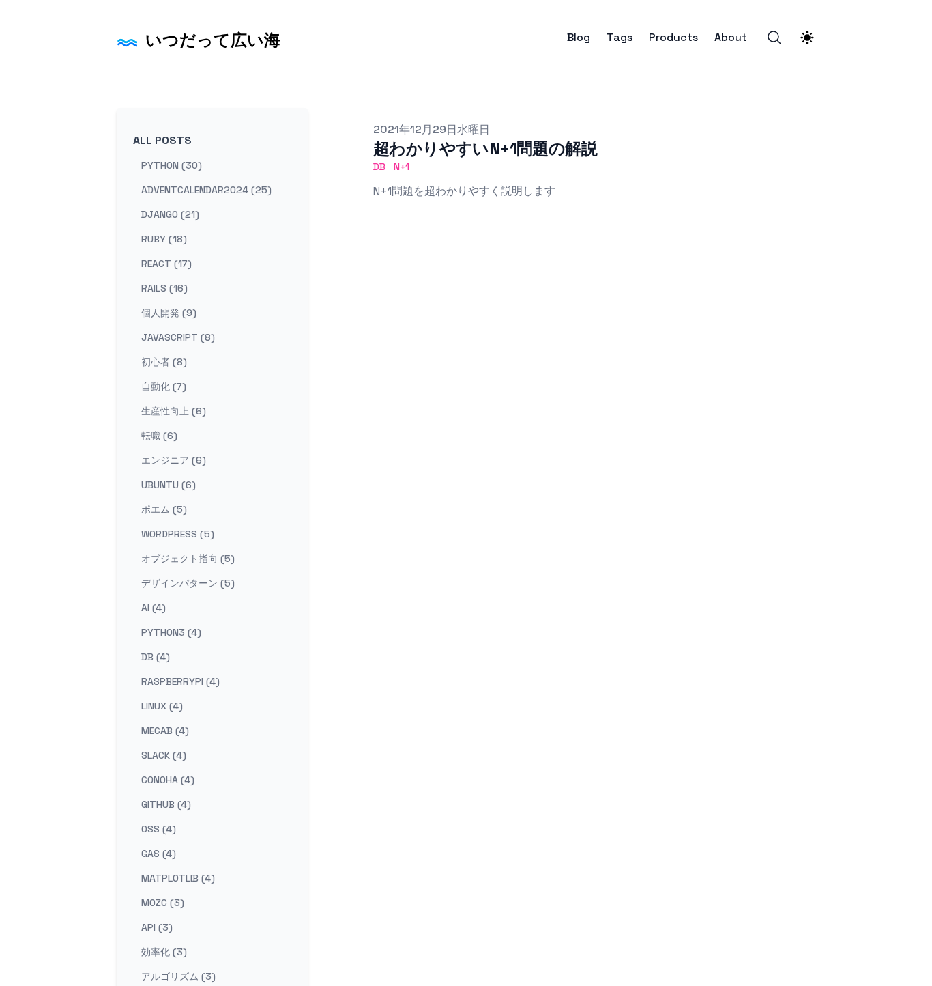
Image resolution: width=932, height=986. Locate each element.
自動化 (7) (163, 386)
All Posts (162, 140)
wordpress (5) (177, 534)
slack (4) (163, 755)
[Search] (774, 37)
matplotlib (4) (178, 878)
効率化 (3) (164, 952)
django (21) (170, 214)
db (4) (155, 657)
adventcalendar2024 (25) (206, 190)
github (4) (166, 804)
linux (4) (162, 706)
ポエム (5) (164, 509)
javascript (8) (178, 337)
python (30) (171, 165)
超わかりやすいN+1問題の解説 (485, 148)
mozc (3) (162, 903)
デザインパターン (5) (188, 583)
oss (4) (158, 829)
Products (673, 37)
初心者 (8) (164, 362)
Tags (619, 37)
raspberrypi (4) (180, 681)
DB (379, 166)
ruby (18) (164, 239)
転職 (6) (159, 435)
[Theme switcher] (807, 37)
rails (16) (164, 288)
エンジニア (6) (173, 460)
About (730, 37)
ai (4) (153, 608)
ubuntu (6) (168, 485)
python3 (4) (171, 632)
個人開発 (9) (168, 313)
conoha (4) (167, 780)
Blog (578, 37)
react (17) (166, 263)
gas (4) (158, 853)
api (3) (157, 927)
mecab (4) (165, 730)
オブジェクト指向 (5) (188, 558)
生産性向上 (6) (173, 411)
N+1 (401, 166)
